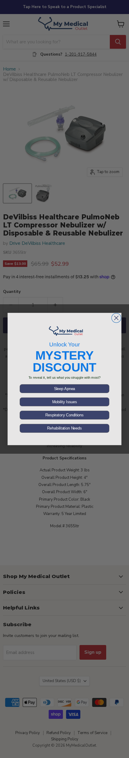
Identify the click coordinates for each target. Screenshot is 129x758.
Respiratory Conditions (64, 415)
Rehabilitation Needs (64, 428)
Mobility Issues (64, 402)
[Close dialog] (116, 318)
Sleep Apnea (64, 388)
